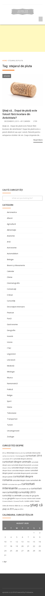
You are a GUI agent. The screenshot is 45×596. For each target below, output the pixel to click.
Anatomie (11, 236)
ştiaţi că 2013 (8, 509)
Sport (9, 401)
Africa (4, 453)
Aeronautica (12, 212)
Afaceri (7, 76)
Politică (10, 389)
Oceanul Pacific (18, 501)
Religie (9, 395)
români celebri (29, 501)
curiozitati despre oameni (21, 470)
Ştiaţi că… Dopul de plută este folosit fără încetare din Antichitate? (19, 114)
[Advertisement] (22, 38)
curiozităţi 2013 (26, 492)
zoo (21, 506)
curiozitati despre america (22, 459)
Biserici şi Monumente (16, 265)
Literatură (11, 360)
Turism (10, 425)
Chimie (9, 277)
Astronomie (12, 247)
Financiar (10, 312)
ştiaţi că (36, 504)
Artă (8, 241)
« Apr (4, 561)
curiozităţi (12, 492)
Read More (38, 140)
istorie (29, 498)
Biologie (10, 259)
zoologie (27, 506)
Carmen (26, 121)
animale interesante (33, 453)
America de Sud (20, 453)
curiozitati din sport (14, 484)
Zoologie (10, 436)
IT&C (9, 348)
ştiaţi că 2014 (18, 509)
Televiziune (11, 413)
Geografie (11, 330)
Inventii (10, 336)
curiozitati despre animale (16, 461)
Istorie (9, 342)
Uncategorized (13, 430)
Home (4, 60)
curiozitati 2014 (34, 455)
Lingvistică (11, 354)
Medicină (10, 365)
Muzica (10, 377)
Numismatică (12, 383)
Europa (4, 498)
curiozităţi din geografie (30, 496)
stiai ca (17, 505)
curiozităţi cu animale (11, 495)
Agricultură (11, 224)
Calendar (10, 271)
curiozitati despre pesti (21, 473)
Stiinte (9, 407)
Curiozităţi (11, 301)
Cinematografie (13, 283)
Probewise (29, 592)
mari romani (36, 498)
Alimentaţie (11, 230)
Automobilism (12, 253)
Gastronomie (12, 324)
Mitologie (11, 371)
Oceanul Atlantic (7, 501)
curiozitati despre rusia (21, 480)
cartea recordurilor (8, 456)
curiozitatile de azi (24, 489)
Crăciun (10, 295)
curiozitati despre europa (21, 468)
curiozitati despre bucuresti (21, 465)
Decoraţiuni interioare (16, 306)
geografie (11, 498)
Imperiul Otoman (21, 498)
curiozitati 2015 (7, 459)
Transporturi (12, 419)
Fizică (9, 318)
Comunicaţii (11, 289)
